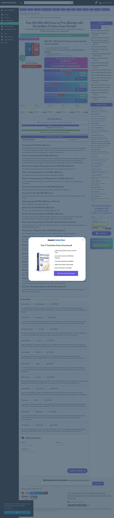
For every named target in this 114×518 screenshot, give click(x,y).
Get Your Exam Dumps (66, 273)
